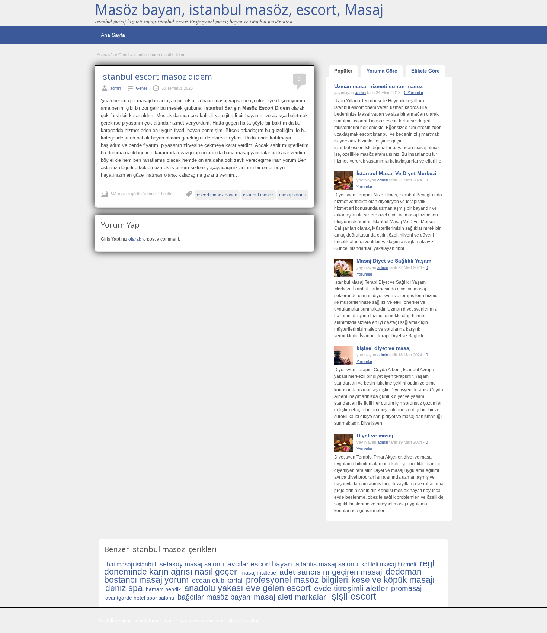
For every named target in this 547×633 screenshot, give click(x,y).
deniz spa (124, 588)
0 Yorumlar (413, 92)
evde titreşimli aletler (351, 588)
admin (115, 88)
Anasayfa (105, 54)
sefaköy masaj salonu (192, 564)
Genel (123, 54)
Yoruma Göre (382, 71)
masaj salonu (292, 194)
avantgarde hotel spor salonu (139, 598)
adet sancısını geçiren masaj (330, 572)
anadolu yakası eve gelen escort (247, 588)
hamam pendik (163, 589)
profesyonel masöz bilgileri (297, 580)
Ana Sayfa (113, 35)
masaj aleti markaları (291, 596)
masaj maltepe (258, 572)
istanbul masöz (258, 194)
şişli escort (354, 596)
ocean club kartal (217, 580)
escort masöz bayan (217, 194)
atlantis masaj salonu (326, 564)
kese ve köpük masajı (393, 580)
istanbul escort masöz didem (156, 76)
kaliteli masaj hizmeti (388, 564)
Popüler (343, 71)
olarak (134, 239)
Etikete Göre (425, 71)
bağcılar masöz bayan (213, 597)
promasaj (406, 588)
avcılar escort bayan (259, 564)
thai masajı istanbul (130, 564)
